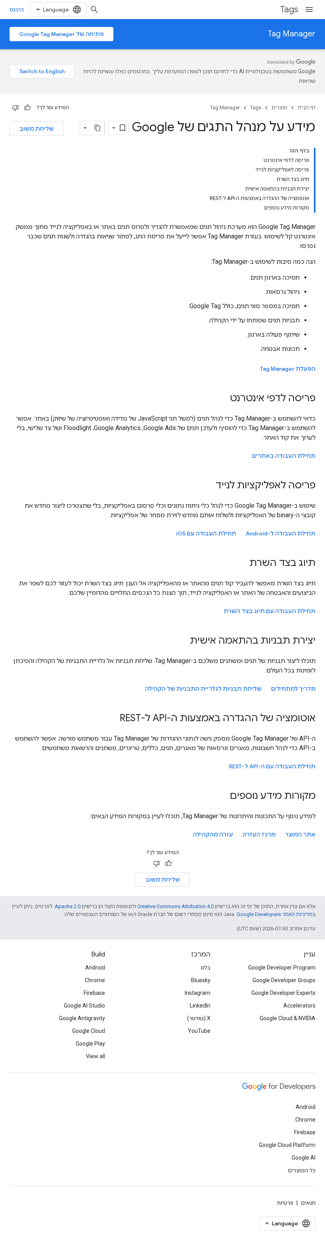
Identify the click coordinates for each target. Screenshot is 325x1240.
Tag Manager (291, 34)
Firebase (94, 993)
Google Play (90, 1043)
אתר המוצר (300, 834)
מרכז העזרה (259, 834)
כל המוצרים (301, 1170)
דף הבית (306, 107)
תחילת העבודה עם (206, 533)
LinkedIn (200, 1005)
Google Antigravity (82, 1018)
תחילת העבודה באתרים (283, 455)
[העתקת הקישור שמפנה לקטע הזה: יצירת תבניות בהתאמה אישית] (182, 641)
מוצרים (279, 107)
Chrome (95, 980)
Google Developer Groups (283, 980)
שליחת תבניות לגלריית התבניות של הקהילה (203, 688)
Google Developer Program (281, 967)
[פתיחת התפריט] (309, 9)
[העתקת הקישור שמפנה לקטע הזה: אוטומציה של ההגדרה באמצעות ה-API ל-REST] (112, 719)
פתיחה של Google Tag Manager (61, 34)
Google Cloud (88, 1031)
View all (95, 1056)
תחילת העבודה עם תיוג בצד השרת (269, 611)
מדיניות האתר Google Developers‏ (275, 914)
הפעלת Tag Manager (287, 368)
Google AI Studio (84, 1005)
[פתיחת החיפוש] (94, 9)
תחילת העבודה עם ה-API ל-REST (272, 766)
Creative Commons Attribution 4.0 (175, 906)
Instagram (197, 993)
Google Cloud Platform (287, 1145)
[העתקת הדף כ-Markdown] (97, 128)
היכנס (17, 9)
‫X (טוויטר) (198, 1018)
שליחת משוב (36, 128)
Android (95, 967)
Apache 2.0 (67, 906)
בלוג (205, 967)
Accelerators (299, 1005)
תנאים (308, 1203)
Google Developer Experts (283, 993)
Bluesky (200, 980)
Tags (289, 9)
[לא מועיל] (15, 108)
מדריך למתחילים (293, 688)
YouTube (199, 1031)
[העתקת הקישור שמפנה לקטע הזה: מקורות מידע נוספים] (222, 796)
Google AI (303, 1157)
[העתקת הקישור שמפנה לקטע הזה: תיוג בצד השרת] (241, 563)
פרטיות (285, 1203)
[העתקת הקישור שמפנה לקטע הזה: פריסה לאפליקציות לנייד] (208, 486)
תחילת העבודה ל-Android (280, 533)
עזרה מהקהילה (213, 834)
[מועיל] (27, 108)
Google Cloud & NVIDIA (287, 1018)
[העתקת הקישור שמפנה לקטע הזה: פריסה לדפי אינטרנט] (222, 399)
